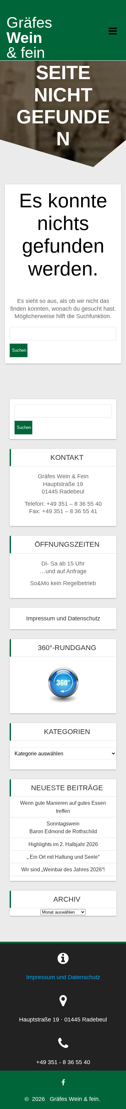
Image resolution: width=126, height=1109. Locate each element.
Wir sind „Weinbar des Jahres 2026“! (63, 869)
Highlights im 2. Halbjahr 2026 (63, 844)
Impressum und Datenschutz (63, 618)
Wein (29, 37)
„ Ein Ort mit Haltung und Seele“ (63, 857)
